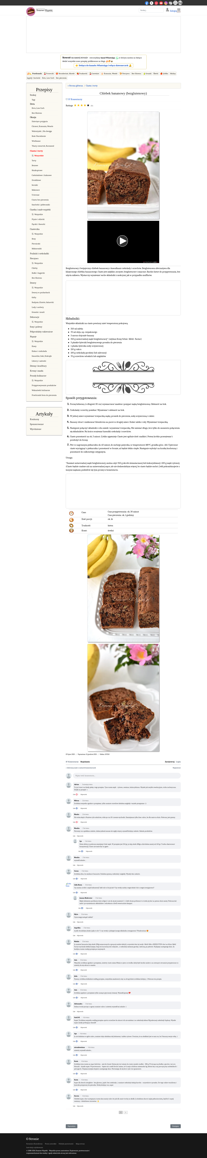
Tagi (33, 100)
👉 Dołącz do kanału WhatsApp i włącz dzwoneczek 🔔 (103, 65)
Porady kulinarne (38, 375)
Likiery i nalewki (39, 361)
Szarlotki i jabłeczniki (41, 205)
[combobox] (151, 10)
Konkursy (34, 419)
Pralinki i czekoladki (39, 253)
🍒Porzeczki (49, 74)
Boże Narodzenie (39, 136)
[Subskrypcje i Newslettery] (170, 5)
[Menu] (179, 10)
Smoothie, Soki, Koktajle (42, 356)
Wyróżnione (35, 429)
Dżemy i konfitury (38, 366)
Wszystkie (39, 155)
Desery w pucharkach (41, 292)
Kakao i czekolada (39, 351)
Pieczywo (34, 258)
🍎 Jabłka (164, 74)
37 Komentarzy (75, 99)
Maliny (173, 74)
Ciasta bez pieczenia (40, 200)
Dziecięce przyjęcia (40, 121)
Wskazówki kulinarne (41, 390)
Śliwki (155, 74)
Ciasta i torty (36, 151)
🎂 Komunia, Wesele (109, 74)
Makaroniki (37, 248)
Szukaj (33, 95)
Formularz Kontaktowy (34, 1144)
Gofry (34, 297)
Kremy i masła (36, 371)
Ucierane (35, 195)
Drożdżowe (36, 180)
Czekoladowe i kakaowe (42, 175)
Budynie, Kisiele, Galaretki (43, 302)
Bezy (34, 239)
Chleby (34, 268)
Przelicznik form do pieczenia (44, 395)
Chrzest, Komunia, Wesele (42, 126)
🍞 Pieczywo (124, 74)
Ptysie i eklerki (38, 219)
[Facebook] (147, 3)
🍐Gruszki (147, 74)
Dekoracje (34, 317)
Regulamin (85, 762)
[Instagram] (166, 3)
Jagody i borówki (33, 78)
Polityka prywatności (66, 1144)
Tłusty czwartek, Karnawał (43, 146)
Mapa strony (80, 1144)
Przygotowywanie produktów (44, 385)
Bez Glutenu (136, 74)
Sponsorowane (37, 424)
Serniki (35, 185)
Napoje (33, 336)
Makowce (36, 190)
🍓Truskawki (82, 74)
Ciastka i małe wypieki (40, 209)
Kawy (34, 346)
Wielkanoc (36, 141)
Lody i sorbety (38, 307)
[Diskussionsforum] (175, 4)
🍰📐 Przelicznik (34, 74)
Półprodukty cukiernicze (41, 331)
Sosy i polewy (36, 326)
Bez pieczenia (61, 78)
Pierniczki (36, 244)
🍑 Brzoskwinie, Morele (65, 74)
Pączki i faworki (38, 224)
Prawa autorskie (50, 1144)
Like (74, 794)
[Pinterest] (156, 3)
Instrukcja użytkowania (34, 1148)
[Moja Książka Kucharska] (180, 4)
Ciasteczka (35, 229)
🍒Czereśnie (94, 74)
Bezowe (35, 165)
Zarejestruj (170, 762)
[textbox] (127, 776)
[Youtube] (161, 3)
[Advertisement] (103, 35)
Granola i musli (38, 312)
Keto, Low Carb (48, 78)
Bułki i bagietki (38, 273)
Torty (34, 160)
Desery (33, 283)
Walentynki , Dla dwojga (42, 131)
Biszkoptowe (37, 170)
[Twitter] (151, 3)
